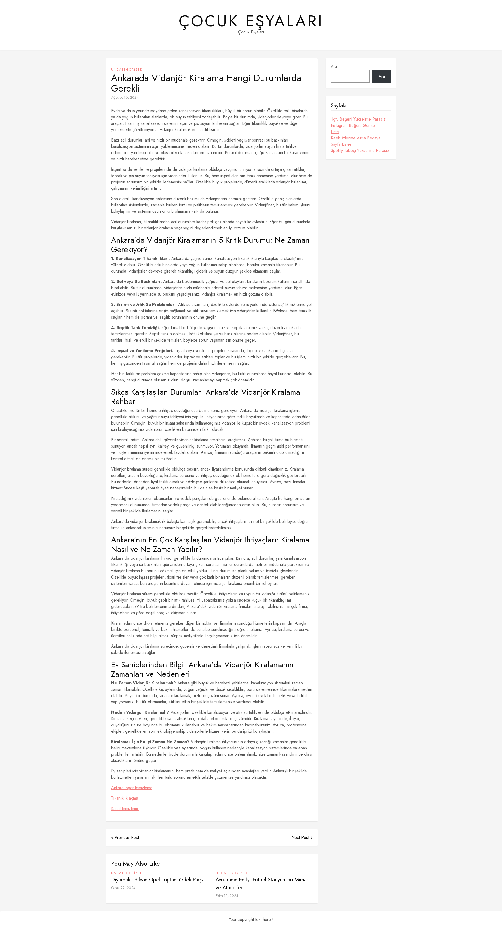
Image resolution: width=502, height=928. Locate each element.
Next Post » (301, 837)
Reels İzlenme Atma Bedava (355, 138)
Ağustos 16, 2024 (125, 97)
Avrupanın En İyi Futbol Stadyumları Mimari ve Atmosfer (263, 883)
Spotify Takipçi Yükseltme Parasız (360, 151)
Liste (335, 132)
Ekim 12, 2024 (227, 895)
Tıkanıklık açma (124, 798)
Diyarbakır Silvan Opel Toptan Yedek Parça (158, 880)
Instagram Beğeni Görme (353, 125)
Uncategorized (127, 69)
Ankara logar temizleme (131, 788)
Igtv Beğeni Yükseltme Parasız (359, 119)
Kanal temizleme (125, 809)
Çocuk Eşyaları (251, 21)
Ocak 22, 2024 (123, 887)
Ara (334, 67)
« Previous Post (125, 837)
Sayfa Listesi (341, 144)
